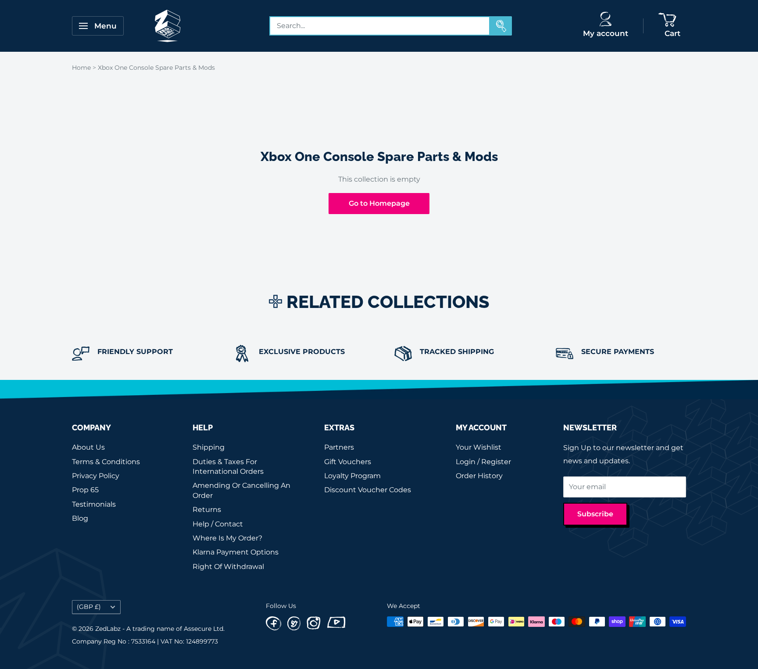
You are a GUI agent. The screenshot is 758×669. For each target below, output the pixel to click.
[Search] (501, 26)
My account (605, 33)
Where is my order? (227, 538)
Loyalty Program (352, 476)
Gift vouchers (347, 462)
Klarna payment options (236, 552)
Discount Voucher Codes (367, 490)
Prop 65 (85, 490)
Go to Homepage (379, 203)
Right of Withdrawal (228, 566)
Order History (479, 476)
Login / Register (483, 462)
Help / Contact (218, 524)
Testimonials (94, 504)
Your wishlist (478, 447)
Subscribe (595, 514)
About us (88, 447)
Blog (80, 518)
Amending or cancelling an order (241, 490)
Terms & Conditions (106, 462)
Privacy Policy (95, 476)
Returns (207, 509)
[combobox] (379, 26)
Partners (339, 447)
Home (81, 68)
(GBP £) (89, 606)
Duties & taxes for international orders (228, 467)
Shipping (209, 447)
